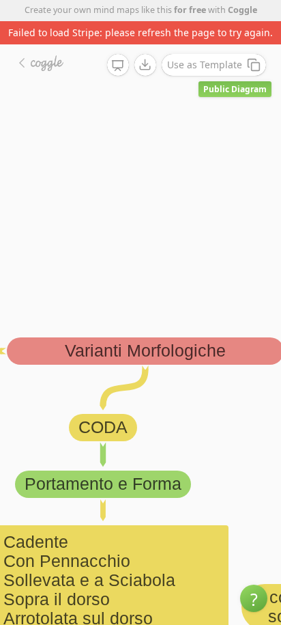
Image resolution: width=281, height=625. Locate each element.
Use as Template (204, 64)
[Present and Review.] (118, 66)
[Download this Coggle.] (145, 65)
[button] (253, 598)
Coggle (242, 10)
